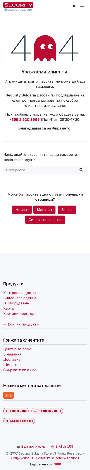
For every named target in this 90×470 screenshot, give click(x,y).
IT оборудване (16, 303)
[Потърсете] (81, 170)
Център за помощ (19, 349)
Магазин (44, 210)
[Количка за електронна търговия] (73, 6)
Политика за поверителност (57, 458)
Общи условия (22, 458)
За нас (67, 210)
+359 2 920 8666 (24, 119)
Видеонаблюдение (19, 298)
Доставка (11, 359)
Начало (22, 210)
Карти (8, 308)
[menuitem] (31, 446)
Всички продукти (23, 324)
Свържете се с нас (45, 220)
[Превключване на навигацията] (82, 6)
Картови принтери (19, 313)
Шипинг (10, 364)
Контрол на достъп (20, 293)
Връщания (12, 354)
